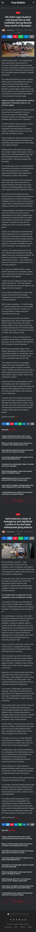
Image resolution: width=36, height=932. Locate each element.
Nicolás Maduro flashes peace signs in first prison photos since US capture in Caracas (17, 451)
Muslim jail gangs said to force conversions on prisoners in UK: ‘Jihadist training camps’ (16, 479)
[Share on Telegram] (26, 36)
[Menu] (3, 3)
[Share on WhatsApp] (20, 36)
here (16, 417)
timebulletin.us (10, 30)
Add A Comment (18, 500)
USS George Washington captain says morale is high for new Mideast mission (17, 472)
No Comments (29, 30)
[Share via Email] (31, 36)
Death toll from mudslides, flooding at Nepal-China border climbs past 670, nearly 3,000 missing (18, 486)
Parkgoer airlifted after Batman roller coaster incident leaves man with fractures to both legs (17, 437)
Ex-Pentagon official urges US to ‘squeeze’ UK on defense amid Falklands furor (17, 458)
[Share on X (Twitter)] (9, 36)
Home (3, 8)
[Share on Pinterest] (15, 36)
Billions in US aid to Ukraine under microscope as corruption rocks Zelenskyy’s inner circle (17, 444)
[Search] (33, 3)
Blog (18, 12)
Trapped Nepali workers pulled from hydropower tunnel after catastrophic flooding (17, 493)
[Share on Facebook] (4, 36)
